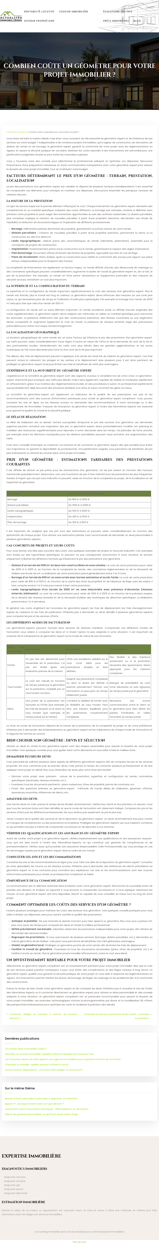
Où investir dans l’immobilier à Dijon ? (26, 1048)
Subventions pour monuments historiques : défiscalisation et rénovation (47, 1109)
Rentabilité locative (39, 11)
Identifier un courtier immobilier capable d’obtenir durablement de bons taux (49, 1054)
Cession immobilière (73, 11)
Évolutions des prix (118, 11)
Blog (137, 20)
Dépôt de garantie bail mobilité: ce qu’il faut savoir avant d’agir (41, 1114)
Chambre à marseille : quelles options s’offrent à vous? (37, 1064)
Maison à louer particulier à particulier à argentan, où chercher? (41, 1098)
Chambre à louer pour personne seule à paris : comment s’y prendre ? (117, 1016)
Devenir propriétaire (39, 20)
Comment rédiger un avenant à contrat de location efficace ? (43, 1016)
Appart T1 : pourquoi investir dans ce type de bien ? (34, 1103)
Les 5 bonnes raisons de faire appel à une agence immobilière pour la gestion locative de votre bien (63, 1059)
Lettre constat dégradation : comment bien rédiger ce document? (44, 1069)
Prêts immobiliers (116, 20)
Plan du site (79, 1242)
